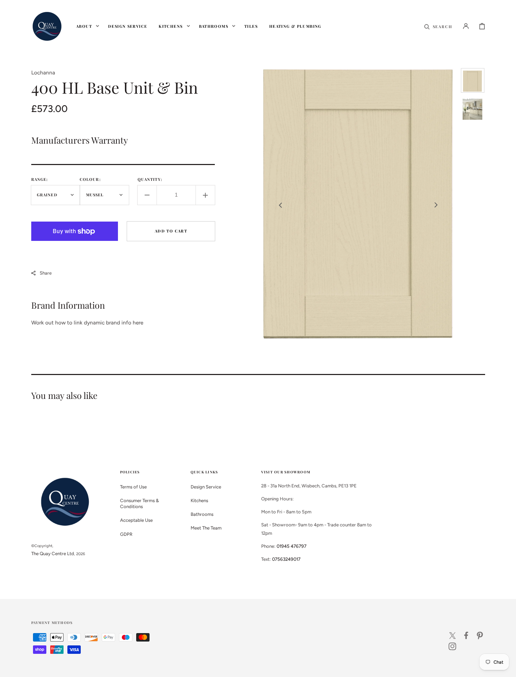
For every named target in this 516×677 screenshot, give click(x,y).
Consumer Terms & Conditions (139, 503)
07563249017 (286, 559)
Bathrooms (202, 514)
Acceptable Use (136, 520)
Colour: (90, 179)
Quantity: (150, 179)
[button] (438, 26)
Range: (39, 179)
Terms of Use (133, 486)
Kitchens (199, 500)
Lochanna (43, 72)
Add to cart (171, 231)
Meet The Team (206, 528)
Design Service (206, 486)
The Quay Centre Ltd (52, 553)
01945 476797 (291, 546)
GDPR (126, 534)
